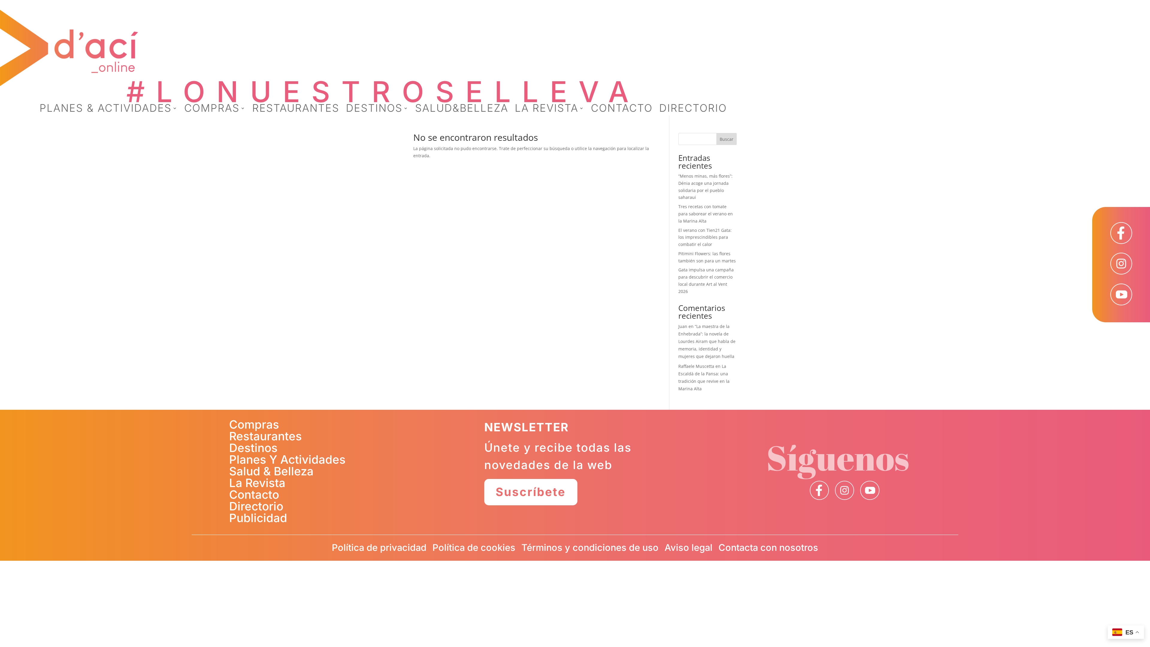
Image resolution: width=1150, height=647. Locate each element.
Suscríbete (531, 492)
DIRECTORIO (693, 109)
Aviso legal (688, 547)
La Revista (257, 483)
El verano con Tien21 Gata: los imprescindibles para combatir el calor (705, 237)
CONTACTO (622, 109)
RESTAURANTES (295, 109)
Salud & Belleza (271, 471)
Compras (254, 424)
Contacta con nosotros (768, 547)
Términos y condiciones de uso (590, 547)
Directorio (256, 506)
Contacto (254, 494)
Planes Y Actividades (287, 459)
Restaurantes (265, 436)
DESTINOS (374, 109)
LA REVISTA (546, 109)
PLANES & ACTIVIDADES (106, 109)
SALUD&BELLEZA (461, 109)
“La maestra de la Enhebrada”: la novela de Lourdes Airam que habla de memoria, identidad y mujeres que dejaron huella (707, 341)
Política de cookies (473, 547)
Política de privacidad (379, 547)
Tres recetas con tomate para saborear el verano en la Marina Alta (705, 214)
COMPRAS (212, 109)
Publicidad (258, 518)
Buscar (726, 139)
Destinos (253, 448)
